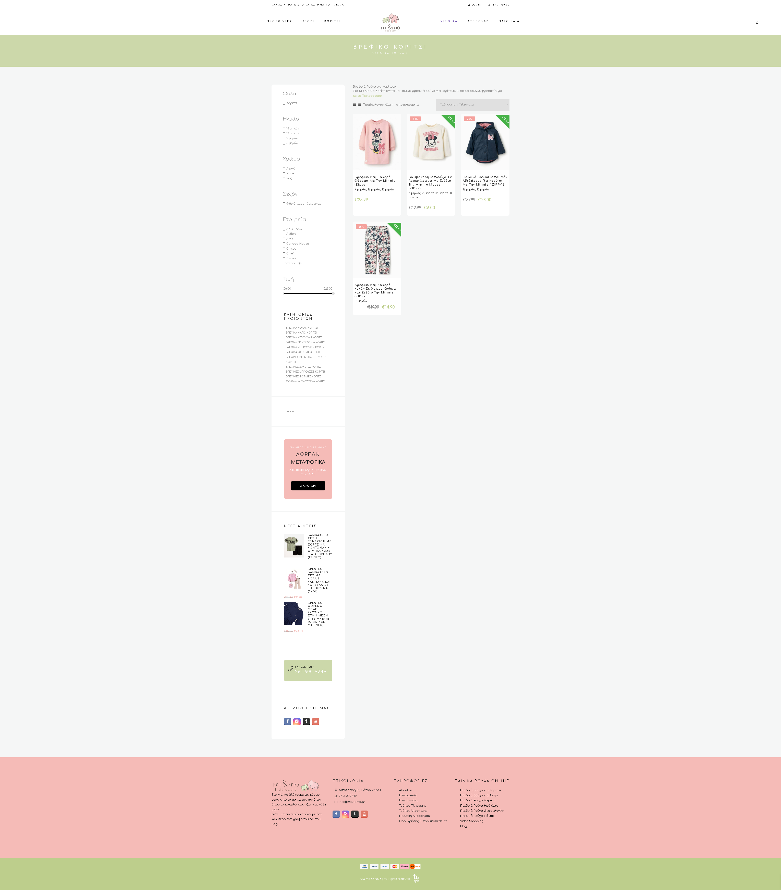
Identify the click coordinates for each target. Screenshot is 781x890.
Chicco (291, 248)
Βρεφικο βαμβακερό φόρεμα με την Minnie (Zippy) (375, 181)
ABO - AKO (294, 228)
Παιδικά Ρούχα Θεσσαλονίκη (482, 810)
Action (291, 234)
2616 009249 (348, 796)
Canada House (297, 243)
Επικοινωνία (408, 795)
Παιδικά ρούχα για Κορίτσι (480, 790)
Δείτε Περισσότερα (367, 95)
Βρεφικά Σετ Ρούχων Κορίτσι (305, 347)
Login (477, 5)
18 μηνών (292, 128)
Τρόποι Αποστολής (413, 810)
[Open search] (757, 22)
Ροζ (289, 178)
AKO (289, 238)
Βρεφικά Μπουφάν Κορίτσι (304, 337)
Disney (291, 258)
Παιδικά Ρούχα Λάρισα (478, 800)
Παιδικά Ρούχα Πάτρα (477, 815)
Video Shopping (471, 821)
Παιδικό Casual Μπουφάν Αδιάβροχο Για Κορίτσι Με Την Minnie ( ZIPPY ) (485, 181)
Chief (290, 253)
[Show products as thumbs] (354, 105)
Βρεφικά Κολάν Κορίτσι (302, 327)
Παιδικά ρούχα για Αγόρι (479, 795)
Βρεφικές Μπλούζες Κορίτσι (305, 371)
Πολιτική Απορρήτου (414, 815)
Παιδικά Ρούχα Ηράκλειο (479, 805)
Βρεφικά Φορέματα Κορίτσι (304, 352)
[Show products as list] (359, 105)
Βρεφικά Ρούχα (388, 53)
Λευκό (290, 168)
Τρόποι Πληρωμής (412, 805)
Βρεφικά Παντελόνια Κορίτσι (305, 342)
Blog (463, 826)
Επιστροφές (408, 800)
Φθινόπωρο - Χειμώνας (303, 203)
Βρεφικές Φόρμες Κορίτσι (304, 376)
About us (405, 790)
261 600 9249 (311, 671)
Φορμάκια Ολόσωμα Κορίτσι (305, 381)
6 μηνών (292, 143)
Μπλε (290, 173)
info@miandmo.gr (352, 801)
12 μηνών (292, 133)
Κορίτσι (292, 103)
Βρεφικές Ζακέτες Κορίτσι (303, 366)
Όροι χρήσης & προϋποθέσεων (423, 821)
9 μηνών (292, 138)
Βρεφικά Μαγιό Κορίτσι (301, 332)
